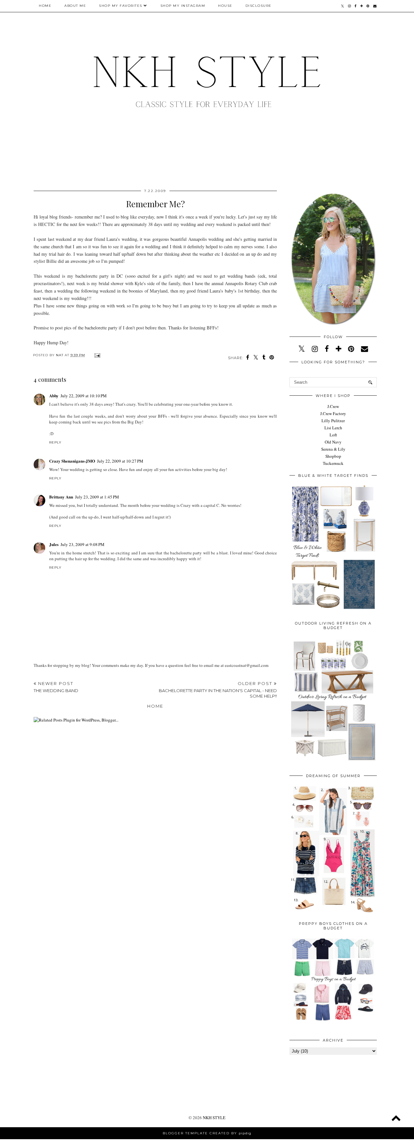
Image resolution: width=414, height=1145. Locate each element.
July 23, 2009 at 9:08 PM (82, 544)
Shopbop (333, 456)
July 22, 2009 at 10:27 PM (120, 461)
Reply (55, 442)
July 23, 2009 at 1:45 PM (97, 497)
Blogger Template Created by (207, 1133)
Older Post (218, 690)
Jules (54, 544)
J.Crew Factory (333, 413)
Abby (54, 395)
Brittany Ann (61, 497)
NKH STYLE (214, 1117)
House (225, 6)
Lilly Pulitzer (333, 420)
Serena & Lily (333, 449)
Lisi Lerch (333, 428)
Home (45, 6)
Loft (333, 435)
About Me (75, 6)
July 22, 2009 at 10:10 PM (83, 396)
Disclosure (258, 6)
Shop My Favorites (120, 6)
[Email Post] (96, 355)
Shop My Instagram (182, 6)
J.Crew (333, 406)
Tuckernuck (333, 463)
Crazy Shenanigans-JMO (72, 461)
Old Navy (333, 442)
